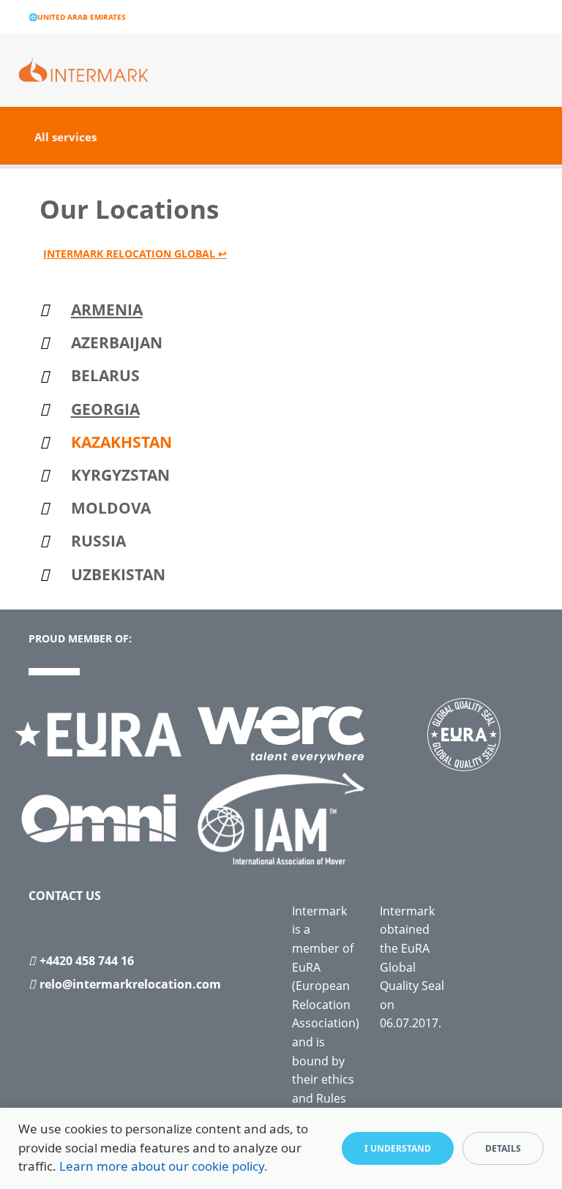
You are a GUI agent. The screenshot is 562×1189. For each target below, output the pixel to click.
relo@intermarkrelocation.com (130, 984)
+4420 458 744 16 (87, 961)
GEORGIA (105, 409)
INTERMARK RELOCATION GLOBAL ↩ (135, 253)
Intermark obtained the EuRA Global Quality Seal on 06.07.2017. (412, 967)
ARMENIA (107, 309)
